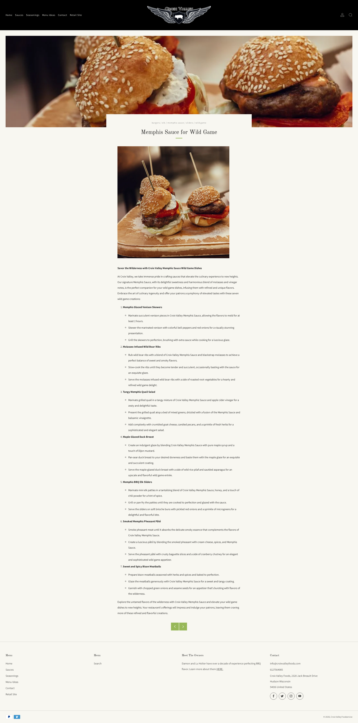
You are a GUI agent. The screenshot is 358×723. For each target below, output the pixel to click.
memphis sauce (175, 122)
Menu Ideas (12, 682)
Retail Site (11, 694)
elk (163, 122)
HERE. (219, 669)
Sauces (10, 669)
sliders (189, 122)
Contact (10, 688)
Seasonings (12, 675)
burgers (156, 122)
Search (98, 663)
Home (9, 663)
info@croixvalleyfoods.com (285, 663)
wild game (200, 122)
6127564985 (276, 669)
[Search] (350, 15)
